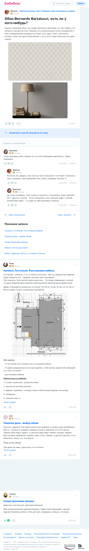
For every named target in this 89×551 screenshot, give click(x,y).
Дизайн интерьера (27, 11)
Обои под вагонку (17, 215)
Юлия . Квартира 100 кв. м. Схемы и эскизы (25, 253)
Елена (11, 263)
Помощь (27, 534)
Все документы (9, 537)
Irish (11, 416)
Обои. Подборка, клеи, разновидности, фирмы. (56, 11)
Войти (81, 3)
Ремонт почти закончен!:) (16, 248)
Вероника (13, 151)
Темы (75, 537)
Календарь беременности (47, 537)
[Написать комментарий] (40, 143)
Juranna (12, 494)
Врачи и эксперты (26, 537)
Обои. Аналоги (64, 215)
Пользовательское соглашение (47, 534)
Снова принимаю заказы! (16, 242)
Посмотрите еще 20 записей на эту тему (28, 133)
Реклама (18, 534)
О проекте (7, 534)
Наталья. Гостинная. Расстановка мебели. (24, 230)
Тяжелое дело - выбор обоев (18, 236)
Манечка (13, 11)
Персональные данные (72, 534)
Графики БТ (66, 537)
